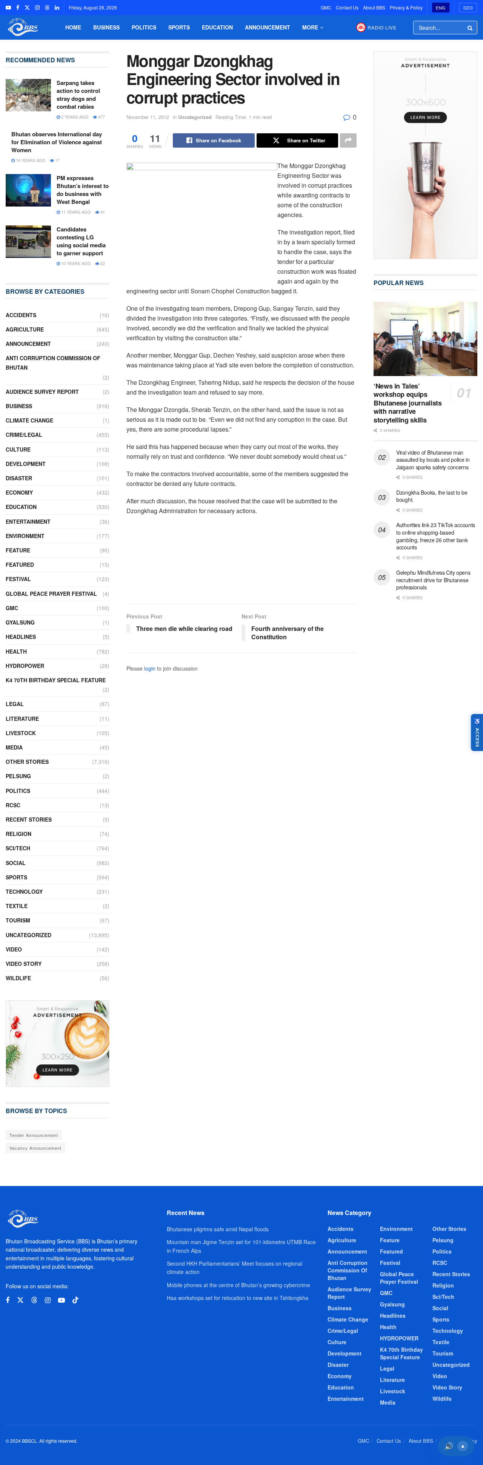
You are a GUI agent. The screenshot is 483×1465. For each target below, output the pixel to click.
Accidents (21, 315)
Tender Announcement (33, 1135)
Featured (20, 564)
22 (102, 263)
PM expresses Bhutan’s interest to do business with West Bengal (83, 190)
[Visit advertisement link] (57, 1043)
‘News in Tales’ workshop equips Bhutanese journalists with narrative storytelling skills (407, 403)
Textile (17, 906)
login (149, 668)
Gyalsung (20, 622)
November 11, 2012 (147, 116)
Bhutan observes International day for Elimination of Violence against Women (56, 142)
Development (26, 463)
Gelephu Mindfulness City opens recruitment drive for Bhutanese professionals (433, 580)
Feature (18, 550)
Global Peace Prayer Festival (51, 593)
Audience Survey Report (42, 391)
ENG (441, 8)
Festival (18, 579)
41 (102, 212)
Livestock (21, 733)
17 (57, 160)
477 (101, 117)
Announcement (267, 27)
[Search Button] (470, 27)
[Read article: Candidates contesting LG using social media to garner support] (28, 241)
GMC (326, 7)
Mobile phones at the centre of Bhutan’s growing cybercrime (238, 1285)
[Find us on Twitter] (27, 7)
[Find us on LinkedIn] (57, 7)
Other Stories (27, 761)
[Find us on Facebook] (17, 7)
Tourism (18, 920)
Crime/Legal (24, 434)
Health (16, 651)
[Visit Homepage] (22, 27)
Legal (15, 704)
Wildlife (18, 978)
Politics (144, 27)
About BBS (374, 7)
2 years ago (74, 117)
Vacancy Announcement (35, 1148)
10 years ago (75, 263)
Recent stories (29, 819)
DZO (468, 8)
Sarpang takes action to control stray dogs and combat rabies (78, 95)
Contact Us (347, 7)
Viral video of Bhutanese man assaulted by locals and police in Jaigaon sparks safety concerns (433, 460)
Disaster (19, 478)
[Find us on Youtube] (8, 7)
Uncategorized (195, 116)
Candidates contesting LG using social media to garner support (81, 241)
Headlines (21, 636)
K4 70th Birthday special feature (56, 680)
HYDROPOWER (25, 665)
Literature (22, 718)
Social (16, 863)
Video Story (24, 963)
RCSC (13, 805)
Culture (18, 449)
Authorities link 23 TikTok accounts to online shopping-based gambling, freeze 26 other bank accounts (435, 536)
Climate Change (29, 420)
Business (106, 27)
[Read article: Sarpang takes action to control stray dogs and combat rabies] (28, 95)
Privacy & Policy (406, 7)
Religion (18, 833)
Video (14, 949)
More (310, 27)
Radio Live (382, 27)
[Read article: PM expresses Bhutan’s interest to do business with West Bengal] (28, 190)
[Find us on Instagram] (37, 7)
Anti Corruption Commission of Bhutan (53, 362)
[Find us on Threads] (47, 7)
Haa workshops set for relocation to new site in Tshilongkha (237, 1298)
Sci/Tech (18, 848)
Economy (19, 492)
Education (217, 27)
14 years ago (30, 160)
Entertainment (28, 521)
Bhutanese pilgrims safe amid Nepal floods (218, 1229)
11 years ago (75, 212)
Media (14, 747)
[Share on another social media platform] (348, 140)
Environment (25, 536)
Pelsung (18, 776)
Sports (179, 27)
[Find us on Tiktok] (75, 1300)
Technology (24, 891)
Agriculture (25, 329)
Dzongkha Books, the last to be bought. (432, 496)
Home (73, 27)
